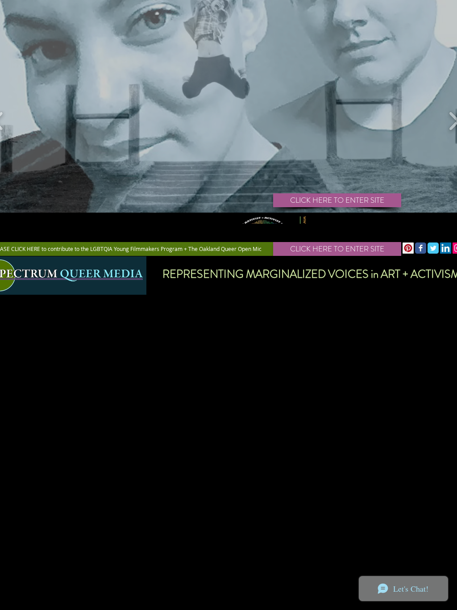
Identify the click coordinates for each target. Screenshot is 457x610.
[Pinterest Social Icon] (408, 248)
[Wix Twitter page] (433, 248)
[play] (451, 234)
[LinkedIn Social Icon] (445, 248)
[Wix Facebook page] (420, 248)
